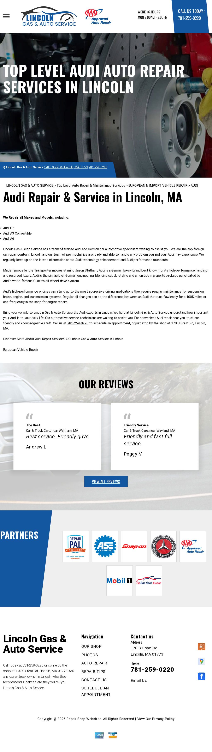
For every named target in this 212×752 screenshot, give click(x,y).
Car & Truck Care (38, 431)
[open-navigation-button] (6, 16)
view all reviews (106, 481)
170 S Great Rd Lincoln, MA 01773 (66, 167)
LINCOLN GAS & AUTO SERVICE (29, 185)
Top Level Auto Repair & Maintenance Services (91, 185)
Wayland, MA (166, 431)
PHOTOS (89, 654)
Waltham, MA (68, 431)
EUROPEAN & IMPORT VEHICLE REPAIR (157, 185)
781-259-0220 (189, 18)
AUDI (194, 185)
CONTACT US (94, 679)
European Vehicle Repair (20, 350)
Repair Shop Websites (83, 719)
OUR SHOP (91, 646)
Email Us (139, 680)
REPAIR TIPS (93, 671)
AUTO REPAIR (94, 663)
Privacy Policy (163, 719)
